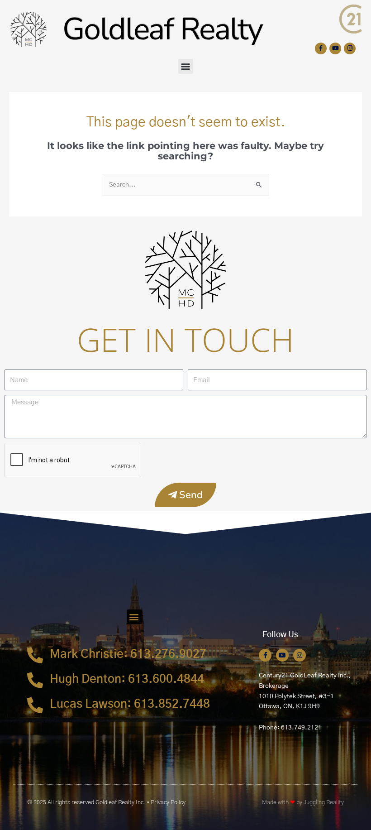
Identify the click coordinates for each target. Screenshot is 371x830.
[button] (185, 66)
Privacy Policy (168, 803)
